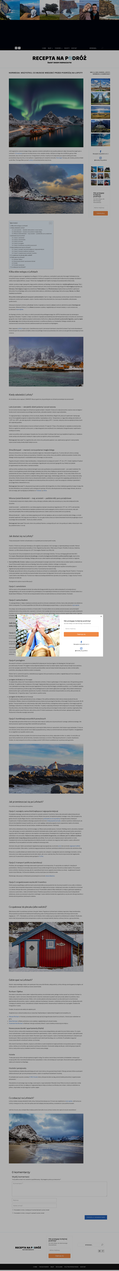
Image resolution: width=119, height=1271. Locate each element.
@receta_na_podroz (81, 650)
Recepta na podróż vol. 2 (81, 644)
